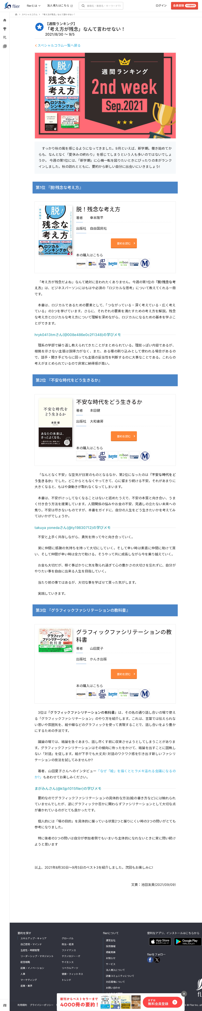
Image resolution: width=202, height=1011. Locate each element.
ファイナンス (69, 950)
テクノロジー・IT (71, 956)
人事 (23, 973)
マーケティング (29, 979)
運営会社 (110, 940)
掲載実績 (110, 952)
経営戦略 (25, 962)
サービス (110, 964)
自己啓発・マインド (31, 944)
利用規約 (22, 1004)
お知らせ (110, 958)
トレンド (66, 979)
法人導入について (115, 970)
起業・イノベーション (32, 968)
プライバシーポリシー (41, 1004)
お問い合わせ (113, 987)
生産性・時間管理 (30, 950)
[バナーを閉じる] (184, 994)
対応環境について (115, 981)
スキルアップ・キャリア (34, 938)
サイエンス (68, 962)
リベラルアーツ (70, 968)
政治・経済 (68, 944)
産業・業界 (26, 985)
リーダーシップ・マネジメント (37, 956)
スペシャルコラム (29, 14)
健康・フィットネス (72, 973)
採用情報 (110, 946)
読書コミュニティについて (120, 975)
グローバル (68, 938)
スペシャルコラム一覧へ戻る (59, 45)
